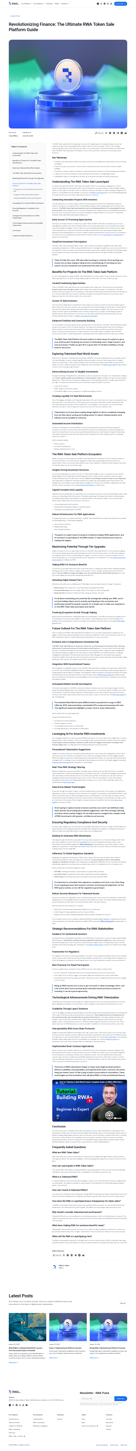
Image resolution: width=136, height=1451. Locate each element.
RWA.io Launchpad (97, 193)
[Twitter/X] (101, 4)
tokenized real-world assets (61, 762)
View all (122, 1303)
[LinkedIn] (104, 4)
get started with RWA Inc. (86, 485)
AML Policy (124, 1445)
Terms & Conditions (102, 1445)
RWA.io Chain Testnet (96, 945)
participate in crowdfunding (112, 235)
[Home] (15, 1392)
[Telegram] (98, 4)
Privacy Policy (114, 1445)
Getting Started (14, 1419)
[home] (14, 3)
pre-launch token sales (89, 316)
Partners (49, 4)
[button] (27, 3)
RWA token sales (118, 695)
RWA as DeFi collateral (105, 675)
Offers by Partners (14, 1422)
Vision (57, 4)
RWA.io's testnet (112, 1039)
